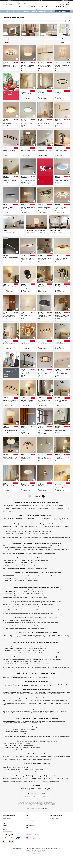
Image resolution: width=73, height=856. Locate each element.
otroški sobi (5, 620)
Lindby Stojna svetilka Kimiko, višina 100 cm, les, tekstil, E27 (44, 123)
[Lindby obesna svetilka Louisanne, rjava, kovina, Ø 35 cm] (45, 478)
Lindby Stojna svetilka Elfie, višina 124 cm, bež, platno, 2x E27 (27, 94)
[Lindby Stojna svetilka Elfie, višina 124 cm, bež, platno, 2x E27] (28, 86)
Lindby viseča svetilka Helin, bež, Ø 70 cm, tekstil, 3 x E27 (28, 208)
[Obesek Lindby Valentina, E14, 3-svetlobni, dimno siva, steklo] (11, 308)
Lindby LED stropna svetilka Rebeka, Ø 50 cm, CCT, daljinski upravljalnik (9, 66)
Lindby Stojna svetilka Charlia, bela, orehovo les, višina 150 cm (28, 151)
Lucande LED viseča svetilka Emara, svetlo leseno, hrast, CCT (44, 458)
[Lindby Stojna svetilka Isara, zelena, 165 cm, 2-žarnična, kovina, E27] (11, 171)
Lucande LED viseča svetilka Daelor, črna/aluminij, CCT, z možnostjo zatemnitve (9, 208)
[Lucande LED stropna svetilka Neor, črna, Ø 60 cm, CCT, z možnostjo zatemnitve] (62, 86)
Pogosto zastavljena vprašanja (9, 821)
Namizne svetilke (40, 20)
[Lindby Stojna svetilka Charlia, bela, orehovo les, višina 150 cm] (28, 143)
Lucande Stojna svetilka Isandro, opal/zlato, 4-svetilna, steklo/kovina (44, 401)
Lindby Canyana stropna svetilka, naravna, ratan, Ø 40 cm (27, 344)
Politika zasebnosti (52, 820)
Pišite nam (6, 376)
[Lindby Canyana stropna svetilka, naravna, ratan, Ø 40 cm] (28, 336)
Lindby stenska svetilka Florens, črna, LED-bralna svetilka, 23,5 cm (28, 401)
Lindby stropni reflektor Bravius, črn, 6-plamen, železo (9, 151)
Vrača (4, 827)
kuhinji (4, 545)
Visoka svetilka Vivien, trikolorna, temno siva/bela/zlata (44, 316)
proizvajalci (45, 808)
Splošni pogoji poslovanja (54, 818)
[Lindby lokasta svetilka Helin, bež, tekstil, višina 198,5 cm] (62, 450)
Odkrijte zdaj (6, 234)
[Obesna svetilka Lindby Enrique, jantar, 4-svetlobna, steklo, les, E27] (45, 336)
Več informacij (53, 234)
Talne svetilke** (8, 733)
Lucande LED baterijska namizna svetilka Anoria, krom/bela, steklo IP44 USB (10, 458)
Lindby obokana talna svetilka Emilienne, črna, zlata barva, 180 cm (61, 344)
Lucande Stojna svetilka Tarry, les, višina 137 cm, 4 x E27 (10, 344)
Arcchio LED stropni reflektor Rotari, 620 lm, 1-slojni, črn (27, 287)
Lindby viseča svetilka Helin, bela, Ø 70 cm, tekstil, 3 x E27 (27, 486)
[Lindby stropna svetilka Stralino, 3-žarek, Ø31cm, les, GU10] (28, 450)
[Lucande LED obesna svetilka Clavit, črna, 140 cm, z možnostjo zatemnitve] (45, 421)
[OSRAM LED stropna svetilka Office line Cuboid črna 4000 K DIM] (11, 251)
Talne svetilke (32, 20)
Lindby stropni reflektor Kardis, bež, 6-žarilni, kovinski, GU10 (61, 372)
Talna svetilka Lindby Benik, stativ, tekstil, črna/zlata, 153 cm (45, 259)
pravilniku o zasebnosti (42, 805)
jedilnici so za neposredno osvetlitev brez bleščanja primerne (21, 549)
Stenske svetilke (15, 20)
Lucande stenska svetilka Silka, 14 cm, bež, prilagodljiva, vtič (62, 486)
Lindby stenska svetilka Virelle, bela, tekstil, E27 (27, 316)
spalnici (4, 560)
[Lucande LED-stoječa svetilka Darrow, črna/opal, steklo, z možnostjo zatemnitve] (45, 86)
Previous (4, 30)
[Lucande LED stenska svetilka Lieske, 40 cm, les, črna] (62, 251)
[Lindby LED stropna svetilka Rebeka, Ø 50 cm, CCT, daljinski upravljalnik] (11, 58)
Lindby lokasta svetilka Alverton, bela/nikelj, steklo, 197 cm (44, 151)
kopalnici (25, 589)
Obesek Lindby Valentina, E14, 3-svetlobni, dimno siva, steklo (10, 316)
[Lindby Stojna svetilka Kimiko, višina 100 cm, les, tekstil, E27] (45, 115)
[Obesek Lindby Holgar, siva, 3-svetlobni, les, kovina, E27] (28, 365)
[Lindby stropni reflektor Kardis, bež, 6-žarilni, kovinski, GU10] (62, 365)
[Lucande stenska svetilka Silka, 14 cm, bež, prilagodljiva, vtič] (62, 478)
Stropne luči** (7, 731)
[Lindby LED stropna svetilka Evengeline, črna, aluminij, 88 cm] (28, 251)
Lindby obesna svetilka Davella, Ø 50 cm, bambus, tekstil (45, 372)
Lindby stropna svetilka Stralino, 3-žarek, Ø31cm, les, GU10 (28, 458)
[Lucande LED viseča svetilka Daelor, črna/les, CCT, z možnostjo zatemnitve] (28, 171)
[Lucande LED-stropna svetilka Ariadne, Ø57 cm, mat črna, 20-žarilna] (62, 279)
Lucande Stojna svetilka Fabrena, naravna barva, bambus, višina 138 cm (10, 486)
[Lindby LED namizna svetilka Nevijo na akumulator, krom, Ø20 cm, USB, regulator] (62, 143)
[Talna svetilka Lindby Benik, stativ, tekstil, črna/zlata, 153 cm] (45, 251)
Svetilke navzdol (62, 20)
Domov (4, 14)
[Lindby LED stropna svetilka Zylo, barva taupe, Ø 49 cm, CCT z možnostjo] (28, 115)
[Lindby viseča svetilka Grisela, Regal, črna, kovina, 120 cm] (45, 200)
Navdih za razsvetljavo (30, 823)
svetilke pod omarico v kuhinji (19, 519)
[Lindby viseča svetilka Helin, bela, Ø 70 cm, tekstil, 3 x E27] (28, 478)
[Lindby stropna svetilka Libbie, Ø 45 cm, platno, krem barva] (28, 58)
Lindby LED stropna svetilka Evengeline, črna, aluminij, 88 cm (27, 259)
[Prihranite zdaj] (36, 11)
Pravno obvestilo (52, 821)
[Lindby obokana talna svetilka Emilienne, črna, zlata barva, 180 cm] (62, 336)
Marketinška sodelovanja (31, 820)
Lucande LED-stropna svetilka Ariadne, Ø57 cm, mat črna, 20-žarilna (61, 287)
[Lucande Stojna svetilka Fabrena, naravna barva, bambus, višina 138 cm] (11, 478)
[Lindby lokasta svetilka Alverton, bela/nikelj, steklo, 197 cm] (45, 143)
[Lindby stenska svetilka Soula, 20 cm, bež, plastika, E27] (62, 58)
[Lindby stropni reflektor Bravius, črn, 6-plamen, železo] (11, 143)
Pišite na (4, 820)
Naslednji (68, 21)
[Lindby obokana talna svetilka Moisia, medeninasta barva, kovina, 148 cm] (45, 279)
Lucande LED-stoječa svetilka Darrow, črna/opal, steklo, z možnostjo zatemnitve (44, 94)
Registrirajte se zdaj (8, 97)
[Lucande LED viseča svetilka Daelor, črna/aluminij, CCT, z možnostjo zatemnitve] (11, 200)
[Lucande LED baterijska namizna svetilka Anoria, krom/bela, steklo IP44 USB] (11, 450)
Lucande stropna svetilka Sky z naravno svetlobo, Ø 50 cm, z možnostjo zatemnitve (61, 179)
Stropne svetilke (6, 20)
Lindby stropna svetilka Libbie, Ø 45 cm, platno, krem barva (27, 66)
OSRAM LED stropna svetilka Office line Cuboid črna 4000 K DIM (10, 258)
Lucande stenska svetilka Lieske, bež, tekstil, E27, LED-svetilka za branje (10, 287)
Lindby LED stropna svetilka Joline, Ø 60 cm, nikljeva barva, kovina (62, 208)
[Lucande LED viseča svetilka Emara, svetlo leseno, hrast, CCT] (45, 450)
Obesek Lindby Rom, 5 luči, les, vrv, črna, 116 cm (28, 429)
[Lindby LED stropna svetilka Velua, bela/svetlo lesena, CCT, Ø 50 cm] (11, 115)
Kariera (27, 827)
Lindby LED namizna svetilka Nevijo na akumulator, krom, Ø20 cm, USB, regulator (61, 151)
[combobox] (35, 3)
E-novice (27, 818)
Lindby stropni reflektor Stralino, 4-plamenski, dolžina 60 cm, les (10, 401)
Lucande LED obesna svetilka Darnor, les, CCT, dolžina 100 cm (61, 123)
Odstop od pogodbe (7, 818)
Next (69, 30)
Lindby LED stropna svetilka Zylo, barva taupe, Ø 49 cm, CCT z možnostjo (27, 123)
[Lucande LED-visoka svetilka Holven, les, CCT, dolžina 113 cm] (45, 58)
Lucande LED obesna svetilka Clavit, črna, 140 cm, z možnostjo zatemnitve (44, 429)
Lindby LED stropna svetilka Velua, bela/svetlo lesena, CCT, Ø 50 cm (10, 123)
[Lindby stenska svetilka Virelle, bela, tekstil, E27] (28, 308)
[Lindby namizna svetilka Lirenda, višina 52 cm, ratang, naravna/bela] (11, 421)
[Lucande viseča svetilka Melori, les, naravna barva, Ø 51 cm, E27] (62, 308)
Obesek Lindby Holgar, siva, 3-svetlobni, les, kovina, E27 (27, 372)
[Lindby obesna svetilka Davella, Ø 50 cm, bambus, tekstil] (45, 365)
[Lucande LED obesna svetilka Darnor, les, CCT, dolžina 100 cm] (62, 115)
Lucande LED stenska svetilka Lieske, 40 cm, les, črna (61, 259)
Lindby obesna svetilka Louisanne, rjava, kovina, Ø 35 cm (45, 486)
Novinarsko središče (30, 821)
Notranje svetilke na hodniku (8, 575)
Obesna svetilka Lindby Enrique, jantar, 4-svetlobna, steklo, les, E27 (45, 344)
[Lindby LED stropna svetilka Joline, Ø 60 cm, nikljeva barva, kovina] (62, 200)
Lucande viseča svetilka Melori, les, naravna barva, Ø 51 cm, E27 (62, 316)
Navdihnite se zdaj (30, 234)
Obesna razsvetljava (23, 20)
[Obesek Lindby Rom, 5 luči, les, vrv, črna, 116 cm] (28, 421)
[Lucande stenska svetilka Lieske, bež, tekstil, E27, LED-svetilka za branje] (11, 279)
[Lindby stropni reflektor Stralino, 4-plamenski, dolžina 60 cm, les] (11, 393)
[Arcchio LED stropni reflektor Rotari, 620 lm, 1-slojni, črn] (28, 279)
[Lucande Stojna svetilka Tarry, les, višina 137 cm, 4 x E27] (11, 336)
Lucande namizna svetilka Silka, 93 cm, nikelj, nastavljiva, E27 (62, 429)
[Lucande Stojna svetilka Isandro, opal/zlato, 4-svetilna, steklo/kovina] (45, 393)
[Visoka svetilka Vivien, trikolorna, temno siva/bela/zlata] (45, 308)
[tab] (5, 39)
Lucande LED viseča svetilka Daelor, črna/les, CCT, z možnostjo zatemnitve (28, 179)
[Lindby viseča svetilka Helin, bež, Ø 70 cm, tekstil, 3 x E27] (28, 200)
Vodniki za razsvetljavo (30, 825)
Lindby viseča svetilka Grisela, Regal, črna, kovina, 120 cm (44, 208)
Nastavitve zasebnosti (16, 848)
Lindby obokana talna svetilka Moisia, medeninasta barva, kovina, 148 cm (45, 287)
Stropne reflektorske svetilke (51, 20)
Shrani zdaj (40, 183)
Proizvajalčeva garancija (7, 831)
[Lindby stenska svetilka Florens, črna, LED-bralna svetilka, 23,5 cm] (28, 393)
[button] (17, 59)
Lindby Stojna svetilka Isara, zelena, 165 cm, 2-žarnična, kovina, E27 (10, 179)
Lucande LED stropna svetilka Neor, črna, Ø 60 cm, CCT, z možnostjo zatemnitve (61, 94)
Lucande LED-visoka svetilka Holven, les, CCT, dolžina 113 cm (44, 66)
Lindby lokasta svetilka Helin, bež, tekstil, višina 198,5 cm (62, 458)
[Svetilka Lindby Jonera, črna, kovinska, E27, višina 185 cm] (62, 393)
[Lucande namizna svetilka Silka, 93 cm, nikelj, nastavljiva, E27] (62, 421)
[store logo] (7, 3)
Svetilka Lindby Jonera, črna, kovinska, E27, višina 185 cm (61, 401)
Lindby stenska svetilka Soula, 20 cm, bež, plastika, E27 (62, 66)
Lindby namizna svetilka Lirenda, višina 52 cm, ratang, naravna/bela (10, 429)
